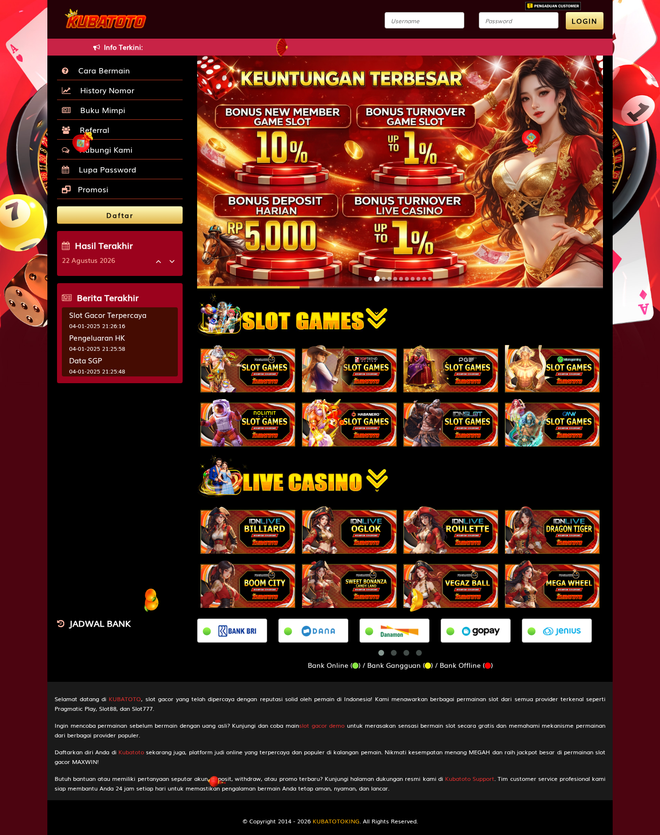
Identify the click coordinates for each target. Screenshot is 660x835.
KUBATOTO (125, 698)
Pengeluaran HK (97, 337)
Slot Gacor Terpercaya (107, 314)
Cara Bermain (101, 70)
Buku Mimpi (100, 109)
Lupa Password (105, 169)
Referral (92, 129)
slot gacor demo (321, 725)
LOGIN (585, 21)
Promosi (91, 189)
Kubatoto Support (469, 778)
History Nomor (104, 90)
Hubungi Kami (103, 149)
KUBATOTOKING (336, 821)
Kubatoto (131, 752)
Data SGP (85, 360)
